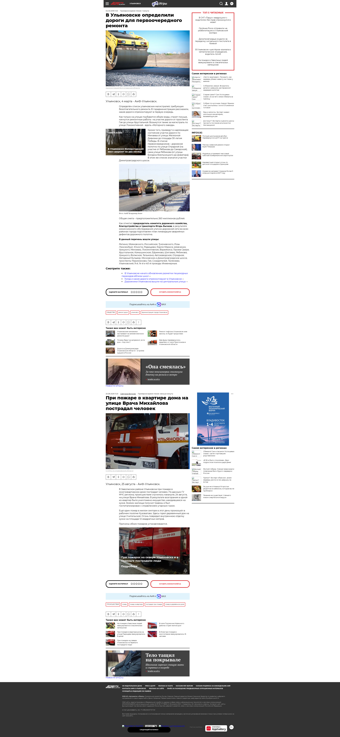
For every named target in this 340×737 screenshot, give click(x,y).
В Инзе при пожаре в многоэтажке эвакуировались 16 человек (172, 634)
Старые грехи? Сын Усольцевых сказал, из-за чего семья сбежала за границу (218, 97)
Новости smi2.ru (114, 386)
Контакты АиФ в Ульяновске (134, 688)
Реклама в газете (165, 686)
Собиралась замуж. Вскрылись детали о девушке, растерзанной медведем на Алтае (217, 88)
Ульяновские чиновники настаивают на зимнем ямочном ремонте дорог (130, 334)
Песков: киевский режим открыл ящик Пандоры (216, 146)
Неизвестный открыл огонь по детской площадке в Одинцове (215, 163)
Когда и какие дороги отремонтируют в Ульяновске (153, 279)
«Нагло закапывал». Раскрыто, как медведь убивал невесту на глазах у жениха (218, 79)
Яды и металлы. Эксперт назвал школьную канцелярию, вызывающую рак (216, 114)
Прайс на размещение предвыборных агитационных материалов (195, 688)
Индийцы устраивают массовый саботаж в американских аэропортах (217, 154)
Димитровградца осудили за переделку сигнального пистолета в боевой (213, 41)
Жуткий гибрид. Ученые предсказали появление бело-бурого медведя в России (218, 471)
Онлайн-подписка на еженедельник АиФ (213, 686)
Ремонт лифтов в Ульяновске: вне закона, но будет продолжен (173, 333)
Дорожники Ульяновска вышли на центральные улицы (155, 281)
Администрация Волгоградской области (123, 88)
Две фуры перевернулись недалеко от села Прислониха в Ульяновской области (172, 342)
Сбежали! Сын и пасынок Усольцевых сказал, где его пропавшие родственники (218, 453)
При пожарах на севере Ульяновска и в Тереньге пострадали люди (149, 559)
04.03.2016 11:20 (112, 11)
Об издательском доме (132, 686)
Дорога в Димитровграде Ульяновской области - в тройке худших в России (130, 351)
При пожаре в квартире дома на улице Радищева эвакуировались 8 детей (131, 634)
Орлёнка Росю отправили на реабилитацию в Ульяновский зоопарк (213, 30)
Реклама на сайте (156, 688)
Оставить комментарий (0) (170, 292)
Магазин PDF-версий (184, 686)
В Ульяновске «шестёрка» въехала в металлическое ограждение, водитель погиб (213, 52)
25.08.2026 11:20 (112, 394)
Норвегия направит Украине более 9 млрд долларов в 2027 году (217, 172)
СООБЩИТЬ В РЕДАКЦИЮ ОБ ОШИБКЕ (136, 691)
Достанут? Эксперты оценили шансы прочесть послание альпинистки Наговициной (218, 123)
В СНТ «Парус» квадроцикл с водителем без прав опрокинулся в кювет (213, 20)
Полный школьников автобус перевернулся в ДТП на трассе (215, 137)
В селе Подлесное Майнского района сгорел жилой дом (171, 624)
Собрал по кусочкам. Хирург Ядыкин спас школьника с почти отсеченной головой (218, 105)
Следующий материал (149, 730)
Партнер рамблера (196, 727)
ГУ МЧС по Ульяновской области (119, 471)
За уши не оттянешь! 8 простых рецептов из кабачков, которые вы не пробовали (218, 489)
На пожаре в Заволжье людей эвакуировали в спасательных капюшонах (213, 62)
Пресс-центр (150, 686)
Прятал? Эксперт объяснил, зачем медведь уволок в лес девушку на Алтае (217, 480)
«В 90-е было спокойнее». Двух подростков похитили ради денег (217, 461)
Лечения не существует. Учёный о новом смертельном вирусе (217, 496)
